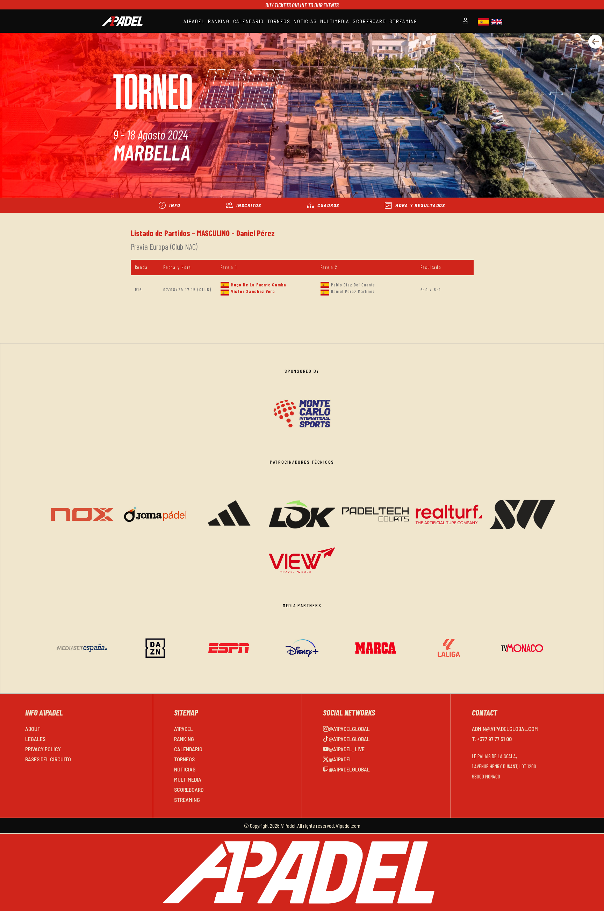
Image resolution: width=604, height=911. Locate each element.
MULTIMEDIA (334, 21)
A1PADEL (194, 21)
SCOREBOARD (369, 21)
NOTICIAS (305, 21)
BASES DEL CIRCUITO (48, 759)
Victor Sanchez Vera (253, 291)
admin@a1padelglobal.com (505, 728)
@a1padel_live (347, 749)
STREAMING (403, 21)
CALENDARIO (248, 21)
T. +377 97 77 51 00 (492, 738)
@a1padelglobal (349, 728)
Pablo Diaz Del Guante (353, 284)
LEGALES (35, 738)
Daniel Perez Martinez (353, 291)
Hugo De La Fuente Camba (258, 284)
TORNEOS (278, 21)
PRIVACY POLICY (43, 749)
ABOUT (33, 728)
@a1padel (340, 759)
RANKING (218, 21)
